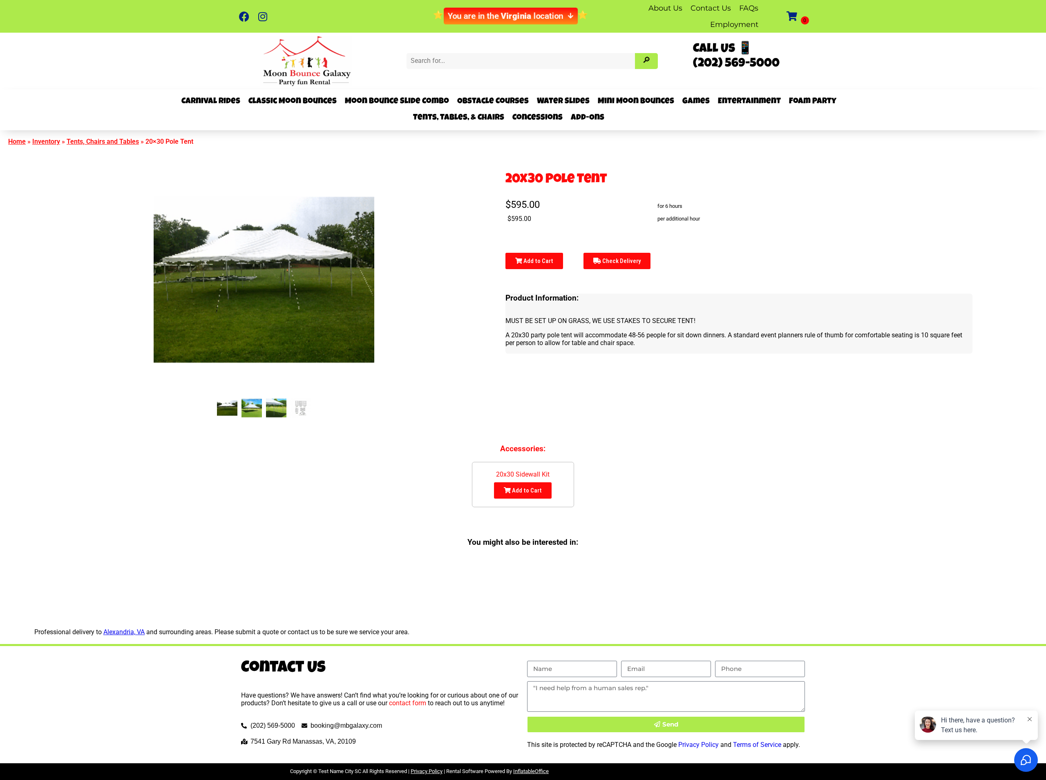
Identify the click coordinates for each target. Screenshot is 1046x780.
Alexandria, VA (124, 632)
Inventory (46, 141)
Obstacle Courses (493, 102)
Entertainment (749, 102)
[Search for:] (522, 60)
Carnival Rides (210, 102)
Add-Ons (587, 118)
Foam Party (812, 102)
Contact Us (711, 8)
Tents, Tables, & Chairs (458, 118)
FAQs (748, 8)
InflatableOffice (531, 771)
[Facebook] (244, 16)
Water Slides (563, 102)
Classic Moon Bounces (292, 102)
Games (696, 102)
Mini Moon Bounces (636, 102)
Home (17, 141)
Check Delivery (621, 261)
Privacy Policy (698, 745)
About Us (665, 8)
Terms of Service (757, 745)
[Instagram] (262, 16)
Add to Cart (537, 261)
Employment (734, 24)
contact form (407, 703)
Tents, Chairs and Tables (103, 141)
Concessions (537, 118)
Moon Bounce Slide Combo (397, 102)
